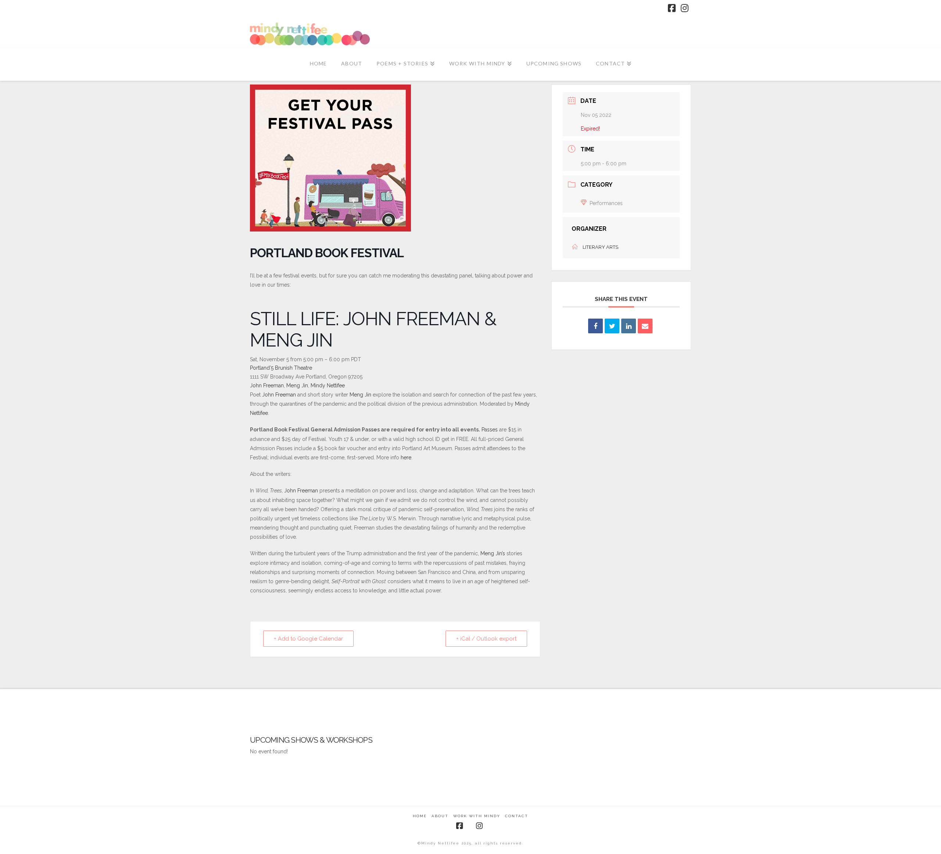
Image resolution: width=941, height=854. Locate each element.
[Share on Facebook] (595, 326)
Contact (516, 816)
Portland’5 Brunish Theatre (281, 368)
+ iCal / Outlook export (486, 638)
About (440, 816)
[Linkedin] (628, 326)
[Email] (645, 326)
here (406, 457)
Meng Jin (297, 385)
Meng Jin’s (492, 553)
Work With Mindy (476, 816)
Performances (606, 203)
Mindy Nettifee (328, 385)
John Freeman (267, 385)
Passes (490, 430)
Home (420, 816)
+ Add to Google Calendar (308, 638)
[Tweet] (612, 326)
